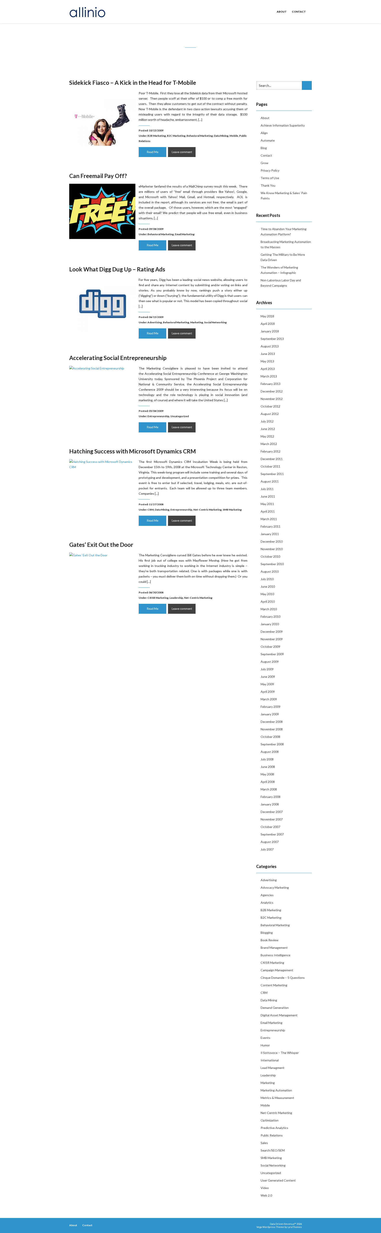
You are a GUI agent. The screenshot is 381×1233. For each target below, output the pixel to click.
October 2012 (270, 406)
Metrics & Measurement (277, 1098)
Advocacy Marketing (275, 887)
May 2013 (267, 361)
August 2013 (270, 346)
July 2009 (267, 669)
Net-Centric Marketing (207, 509)
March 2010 (269, 609)
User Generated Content (278, 1180)
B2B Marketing (157, 135)
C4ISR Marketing (158, 597)
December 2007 (272, 812)
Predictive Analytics (274, 1128)
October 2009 (270, 646)
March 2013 (269, 376)
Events (265, 1038)
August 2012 (270, 414)
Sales (264, 1143)
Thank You (268, 185)
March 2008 (269, 789)
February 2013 (270, 384)
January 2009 (270, 714)
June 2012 (268, 429)
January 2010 (270, 624)
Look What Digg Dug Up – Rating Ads (117, 269)
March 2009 (269, 699)
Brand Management (274, 947)
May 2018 (267, 316)
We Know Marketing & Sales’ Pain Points (284, 195)
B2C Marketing (176, 135)
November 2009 (272, 639)
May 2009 (267, 684)
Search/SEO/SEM (273, 1150)
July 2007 (267, 849)
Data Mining (221, 135)
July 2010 (267, 579)
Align (264, 133)
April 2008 (268, 782)
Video (265, 1188)
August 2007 (270, 842)
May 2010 (267, 594)
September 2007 (272, 834)
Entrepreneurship (158, 416)
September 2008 (272, 744)
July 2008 (267, 759)
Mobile (234, 135)
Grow (264, 163)
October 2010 (270, 556)
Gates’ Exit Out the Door (101, 544)
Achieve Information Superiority (283, 125)
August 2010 (270, 571)
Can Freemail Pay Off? (98, 175)
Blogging (267, 932)
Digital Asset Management (279, 1015)
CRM (151, 509)
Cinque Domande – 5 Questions (283, 977)
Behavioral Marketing (200, 135)
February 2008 (270, 797)
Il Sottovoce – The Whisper (280, 1053)
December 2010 (272, 541)
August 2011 (270, 481)
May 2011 (267, 504)
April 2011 (268, 511)
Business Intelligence (275, 955)
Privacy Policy (270, 170)
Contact (299, 11)
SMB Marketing (232, 509)
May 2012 (267, 436)
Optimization (269, 1120)
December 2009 (272, 631)
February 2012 (270, 451)
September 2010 (272, 564)
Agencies (267, 895)
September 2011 (272, 474)
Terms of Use (270, 178)
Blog (264, 148)
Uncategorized (179, 416)
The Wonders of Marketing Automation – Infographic (279, 270)
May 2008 (267, 774)
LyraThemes (295, 1226)
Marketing (196, 322)
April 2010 (268, 601)
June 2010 (268, 586)
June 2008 (268, 767)
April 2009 (268, 691)
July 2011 (267, 489)
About (282, 11)
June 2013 (268, 354)
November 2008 (272, 729)
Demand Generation (275, 1008)
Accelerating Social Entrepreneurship (117, 357)
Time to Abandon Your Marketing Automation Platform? (283, 231)
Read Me (152, 152)
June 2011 (268, 496)
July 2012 (267, 421)
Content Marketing (274, 985)
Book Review (269, 940)
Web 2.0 (266, 1195)
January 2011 (270, 534)
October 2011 (270, 466)
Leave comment (182, 152)
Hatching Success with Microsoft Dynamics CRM (132, 451)
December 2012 (272, 391)
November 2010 (272, 549)
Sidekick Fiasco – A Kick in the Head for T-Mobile (132, 82)
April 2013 (268, 369)
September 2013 (272, 339)
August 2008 (270, 752)
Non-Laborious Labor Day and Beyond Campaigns (281, 282)
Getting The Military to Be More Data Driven (283, 257)
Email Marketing (184, 234)
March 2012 (269, 444)
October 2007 (270, 827)
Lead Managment (272, 1068)
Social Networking (215, 322)
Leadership (176, 597)
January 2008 (270, 804)
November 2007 (272, 819)
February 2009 (270, 706)
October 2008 (270, 737)
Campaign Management (277, 970)
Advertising (155, 322)
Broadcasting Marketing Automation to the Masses (286, 244)
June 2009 (268, 676)
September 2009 (272, 654)
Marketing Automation (276, 1090)
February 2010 (270, 616)
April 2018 (268, 324)
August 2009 (270, 661)
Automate (268, 140)
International (270, 1060)
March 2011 (269, 519)
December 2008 (272, 722)
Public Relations (272, 1135)
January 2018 (270, 331)
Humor (265, 1045)
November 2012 (272, 399)
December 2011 (272, 459)
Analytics (267, 902)
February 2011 (270, 526)
